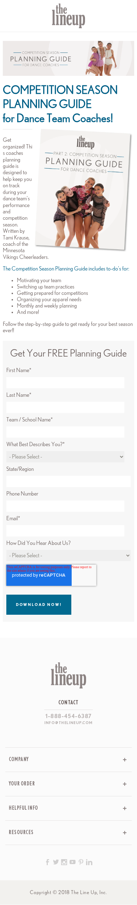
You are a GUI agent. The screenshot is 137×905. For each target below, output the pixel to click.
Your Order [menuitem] (22, 783)
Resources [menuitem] (21, 832)
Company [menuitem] (19, 759)
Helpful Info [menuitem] (23, 808)
